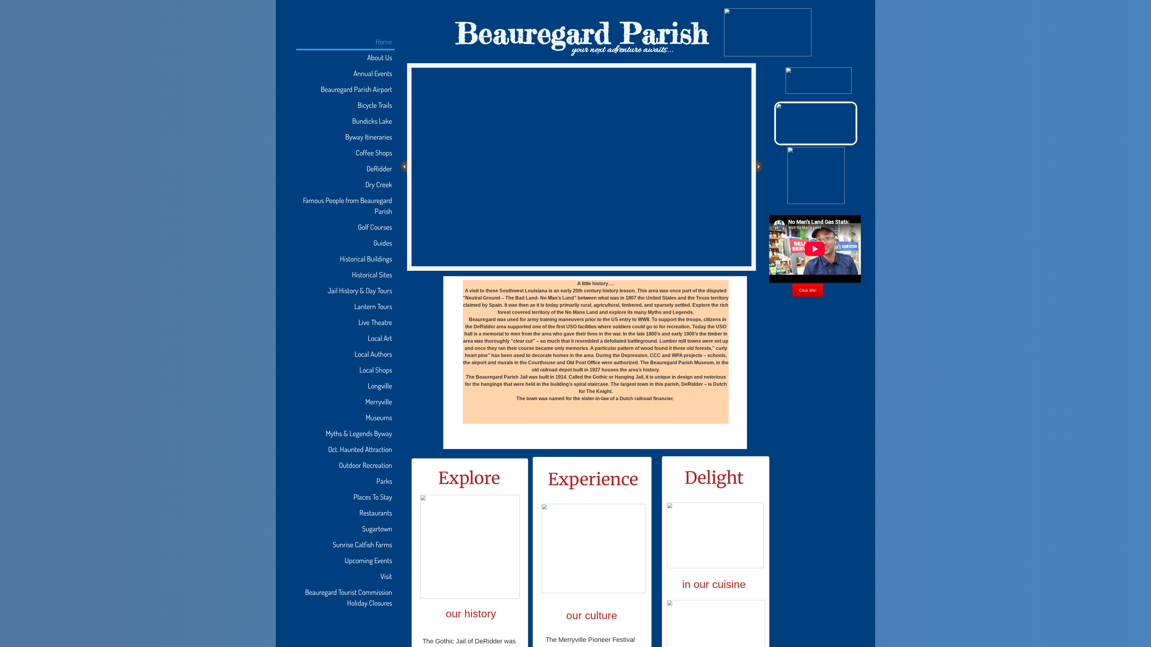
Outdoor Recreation (365, 465)
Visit (386, 576)
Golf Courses (375, 227)
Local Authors (373, 354)
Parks (384, 481)
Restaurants (375, 512)
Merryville (378, 401)
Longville (380, 385)
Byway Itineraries (368, 136)
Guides (382, 242)
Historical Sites (372, 274)
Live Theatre (375, 322)
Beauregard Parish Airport (356, 89)
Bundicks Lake (372, 121)
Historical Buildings (366, 258)
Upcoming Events (368, 560)
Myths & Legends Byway (359, 433)
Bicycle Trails (375, 105)
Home (384, 41)
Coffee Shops (374, 152)
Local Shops (375, 369)
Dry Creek (378, 184)
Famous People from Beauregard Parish (347, 206)
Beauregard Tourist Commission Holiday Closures (348, 597)
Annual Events (372, 73)
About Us (379, 57)
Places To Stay (372, 496)
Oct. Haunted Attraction (360, 449)
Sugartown (377, 528)
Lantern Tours (373, 306)
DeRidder (379, 168)
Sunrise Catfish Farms (362, 544)
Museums (379, 417)
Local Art (380, 338)
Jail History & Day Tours (360, 290)
